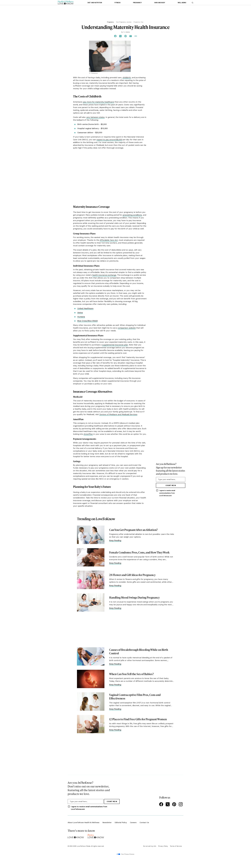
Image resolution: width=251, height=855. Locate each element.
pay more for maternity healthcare (98, 102)
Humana (81, 316)
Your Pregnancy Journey (123, 22)
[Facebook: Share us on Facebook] (115, 36)
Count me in (171, 485)
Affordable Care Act (109, 240)
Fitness (117, 3)
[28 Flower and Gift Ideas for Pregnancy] (90, 580)
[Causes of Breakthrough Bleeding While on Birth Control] (90, 656)
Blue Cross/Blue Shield (87, 321)
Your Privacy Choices (127, 854)
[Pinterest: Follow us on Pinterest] (174, 804)
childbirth (127, 77)
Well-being (182, 3)
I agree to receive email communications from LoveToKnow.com (167, 493)
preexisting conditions (132, 215)
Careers (133, 822)
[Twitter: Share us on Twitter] (120, 36)
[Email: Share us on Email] (130, 36)
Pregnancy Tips (138, 22)
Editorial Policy (121, 822)
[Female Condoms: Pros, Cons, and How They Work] (90, 557)
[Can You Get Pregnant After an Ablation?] (90, 535)
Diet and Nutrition (95, 3)
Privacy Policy (163, 846)
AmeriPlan (88, 434)
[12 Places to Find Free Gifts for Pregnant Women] (90, 724)
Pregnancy (137, 3)
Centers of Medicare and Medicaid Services (118, 414)
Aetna (80, 312)
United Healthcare (85, 308)
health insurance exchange (104, 275)
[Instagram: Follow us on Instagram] (181, 804)
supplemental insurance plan (115, 345)
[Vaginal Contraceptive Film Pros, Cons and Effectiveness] (90, 701)
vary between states (95, 117)
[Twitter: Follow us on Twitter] (168, 804)
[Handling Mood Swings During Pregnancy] (90, 602)
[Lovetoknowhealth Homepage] (66, 2)
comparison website (127, 328)
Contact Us (144, 822)
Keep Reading (115, 540)
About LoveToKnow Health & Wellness (83, 822)
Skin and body (159, 3)
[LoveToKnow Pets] (96, 835)
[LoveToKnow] (76, 835)
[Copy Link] (135, 36)
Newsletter (107, 822)
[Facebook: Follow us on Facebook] (161, 804)
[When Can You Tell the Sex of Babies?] (90, 679)
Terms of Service (176, 846)
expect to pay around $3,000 (109, 139)
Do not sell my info (149, 846)
